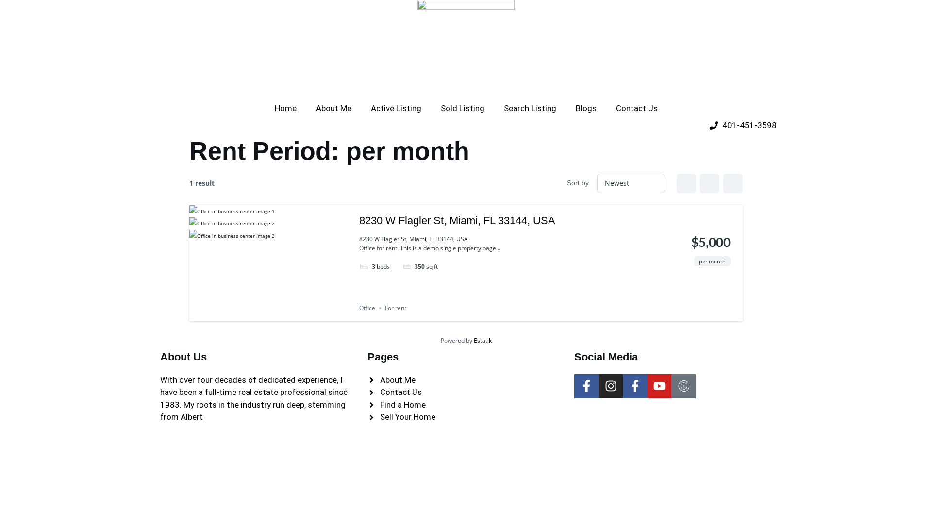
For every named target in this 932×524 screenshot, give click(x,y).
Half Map (733, 183)
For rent (395, 308)
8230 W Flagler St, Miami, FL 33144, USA (457, 220)
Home (286, 108)
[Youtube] (659, 386)
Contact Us (637, 108)
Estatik (483, 340)
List (709, 183)
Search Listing (530, 108)
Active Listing (396, 108)
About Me (333, 108)
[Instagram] (611, 386)
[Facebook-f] (586, 386)
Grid (686, 183)
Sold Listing (462, 108)
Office (367, 308)
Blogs (586, 108)
